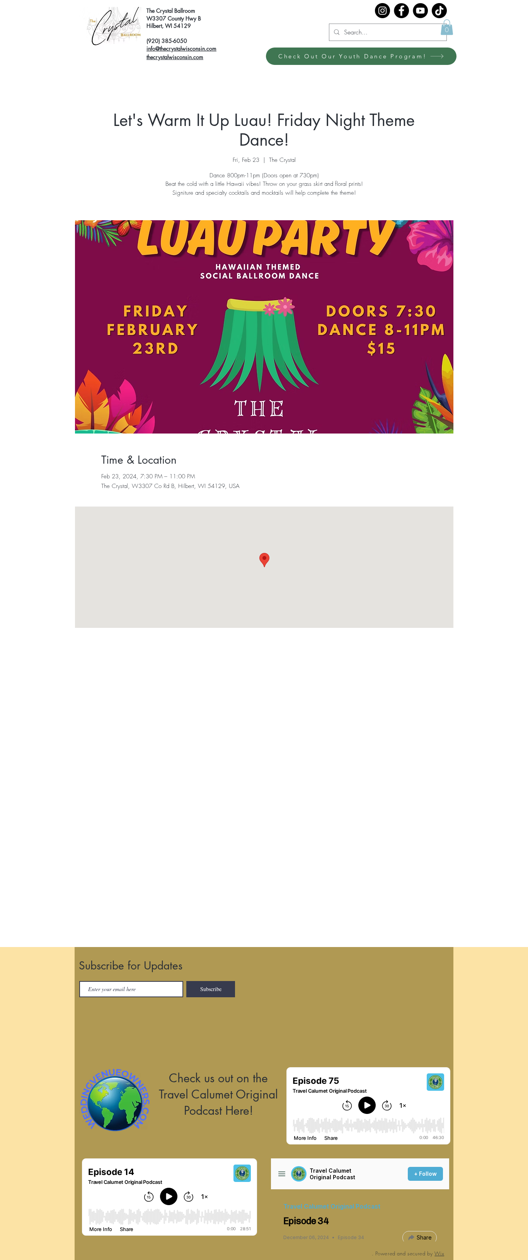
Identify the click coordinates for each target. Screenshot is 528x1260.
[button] (446, 27)
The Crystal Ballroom (170, 10)
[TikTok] (439, 10)
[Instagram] (382, 10)
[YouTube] (420, 10)
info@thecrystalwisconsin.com (181, 48)
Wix (439, 1253)
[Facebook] (401, 10)
